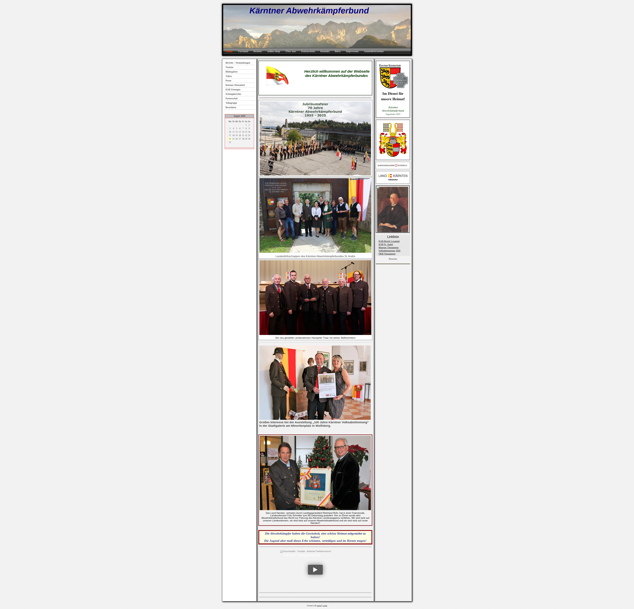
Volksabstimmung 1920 (389, 250)
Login (325, 606)
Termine (229, 67)
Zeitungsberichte (233, 94)
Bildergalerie (232, 71)
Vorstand (243, 51)
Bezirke (257, 51)
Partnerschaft (232, 98)
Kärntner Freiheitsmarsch (302, 555)
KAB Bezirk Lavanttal (389, 241)
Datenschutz (308, 51)
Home (229, 51)
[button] (315, 570)
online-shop (273, 51)
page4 (319, 606)
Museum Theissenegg (389, 247)
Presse (228, 80)
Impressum (352, 51)
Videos (229, 76)
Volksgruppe (231, 103)
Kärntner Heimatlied (235, 85)
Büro (338, 51)
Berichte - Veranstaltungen (238, 63)
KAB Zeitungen (233, 89)
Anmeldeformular (374, 51)
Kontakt (325, 51)
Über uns (290, 51)
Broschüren (231, 107)
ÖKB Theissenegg (387, 254)
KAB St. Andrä (386, 244)
